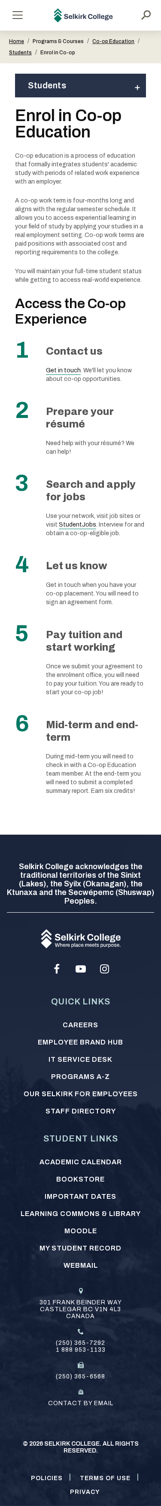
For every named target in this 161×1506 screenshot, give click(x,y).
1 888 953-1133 (81, 1350)
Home (16, 41)
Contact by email (80, 1403)
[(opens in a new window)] (57, 969)
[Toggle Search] (146, 15)
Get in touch (63, 370)
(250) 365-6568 (80, 1376)
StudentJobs (77, 524)
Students (20, 53)
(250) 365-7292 (80, 1343)
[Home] (83, 15)
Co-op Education (113, 41)
